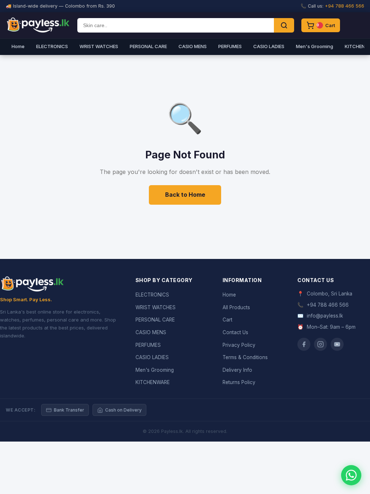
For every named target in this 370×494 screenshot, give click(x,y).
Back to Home (185, 194)
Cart (227, 320)
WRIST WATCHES (98, 46)
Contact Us (235, 332)
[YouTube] (337, 344)
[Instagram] (320, 344)
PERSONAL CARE (148, 46)
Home (18, 46)
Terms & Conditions (245, 357)
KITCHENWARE (152, 382)
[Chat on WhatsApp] (351, 475)
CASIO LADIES (268, 46)
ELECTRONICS (52, 46)
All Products (236, 307)
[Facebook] (303, 344)
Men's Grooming (314, 46)
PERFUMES (230, 46)
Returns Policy (239, 382)
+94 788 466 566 (344, 6)
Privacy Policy (239, 345)
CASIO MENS (192, 46)
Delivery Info (237, 370)
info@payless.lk (325, 316)
